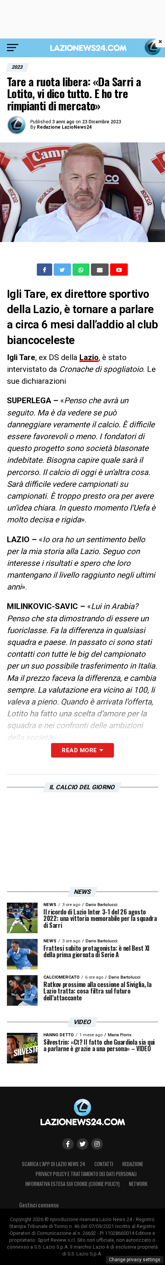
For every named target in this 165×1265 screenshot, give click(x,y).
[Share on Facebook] (45, 269)
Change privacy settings (134, 1259)
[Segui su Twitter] (82, 1144)
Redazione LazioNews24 (64, 127)
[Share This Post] (82, 269)
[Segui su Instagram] (97, 1144)
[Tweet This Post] (63, 269)
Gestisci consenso (39, 1205)
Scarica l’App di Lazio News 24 (53, 1164)
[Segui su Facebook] (68, 1144)
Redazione (132, 1164)
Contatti (103, 1164)
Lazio (89, 357)
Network (138, 1183)
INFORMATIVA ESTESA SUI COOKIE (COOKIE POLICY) (72, 1183)
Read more (79, 750)
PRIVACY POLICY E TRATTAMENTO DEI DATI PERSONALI (86, 1174)
